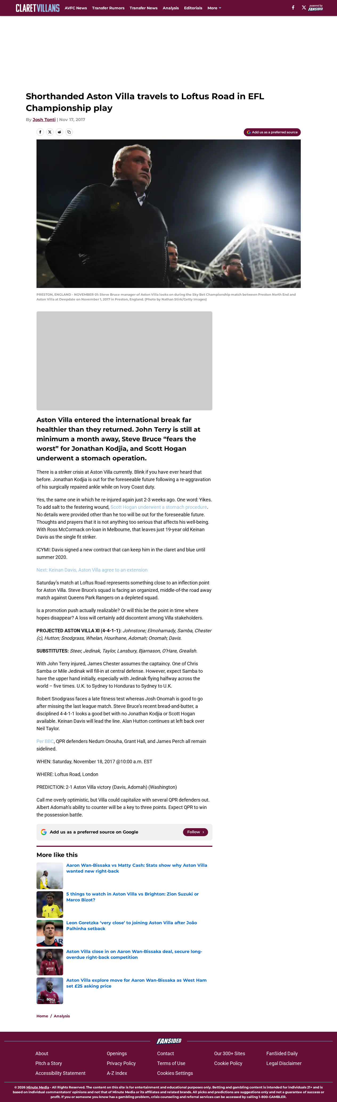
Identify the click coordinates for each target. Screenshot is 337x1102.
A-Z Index (117, 1073)
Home (42, 1016)
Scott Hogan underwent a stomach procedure (159, 507)
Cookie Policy (228, 1063)
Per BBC (45, 741)
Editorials (193, 8)
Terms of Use (171, 1063)
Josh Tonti (44, 119)
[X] (304, 7)
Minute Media (37, 1087)
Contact (165, 1053)
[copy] (69, 132)
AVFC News (76, 8)
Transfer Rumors (108, 8)
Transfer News (143, 8)
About (41, 1053)
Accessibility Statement (60, 1073)
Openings (117, 1053)
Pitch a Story (48, 1063)
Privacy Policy (121, 1063)
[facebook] (293, 7)
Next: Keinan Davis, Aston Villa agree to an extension (92, 570)
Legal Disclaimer (284, 1063)
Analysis (171, 8)
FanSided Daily (282, 1053)
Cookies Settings (175, 1073)
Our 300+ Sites (229, 1053)
